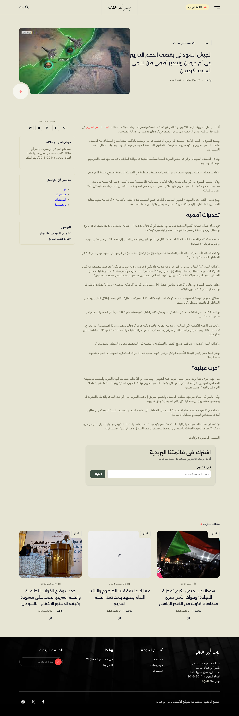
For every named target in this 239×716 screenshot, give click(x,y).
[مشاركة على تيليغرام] (38, 128)
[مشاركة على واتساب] (30, 128)
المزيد (205, 681)
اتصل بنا (108, 665)
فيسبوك (61, 194)
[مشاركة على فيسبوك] (55, 128)
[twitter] (33, 702)
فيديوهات (156, 665)
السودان (43, 233)
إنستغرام (60, 199)
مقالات (158, 659)
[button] (217, 7)
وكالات (208, 80)
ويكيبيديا (60, 205)
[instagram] (23, 702)
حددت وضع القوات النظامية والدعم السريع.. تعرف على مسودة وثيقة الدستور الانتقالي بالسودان (50, 597)
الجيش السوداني (60, 233)
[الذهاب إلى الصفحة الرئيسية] (119, 7)
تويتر (63, 189)
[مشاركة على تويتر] (47, 128)
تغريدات (158, 671)
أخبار (207, 42)
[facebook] (43, 702)
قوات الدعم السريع (97, 127)
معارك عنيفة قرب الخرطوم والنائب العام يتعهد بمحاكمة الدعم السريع (119, 597)
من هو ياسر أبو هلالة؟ (99, 659)
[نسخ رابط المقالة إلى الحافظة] (64, 128)
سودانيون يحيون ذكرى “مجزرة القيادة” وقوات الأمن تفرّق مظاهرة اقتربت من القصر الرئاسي (188, 597)
